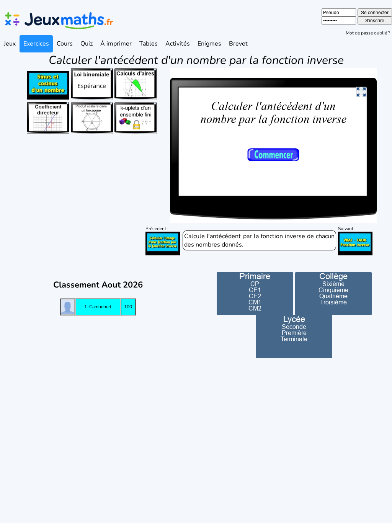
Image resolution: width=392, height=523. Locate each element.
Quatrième (333, 296)
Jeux (10, 43)
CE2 (255, 296)
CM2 (254, 308)
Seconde (294, 327)
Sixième (333, 284)
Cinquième (333, 290)
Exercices (36, 43)
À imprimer (116, 43)
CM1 (254, 302)
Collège (333, 276)
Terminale (294, 339)
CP (254, 284)
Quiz (86, 43)
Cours (65, 43)
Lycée (294, 319)
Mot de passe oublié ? (368, 33)
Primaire (254, 276)
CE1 (255, 290)
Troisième (333, 302)
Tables (148, 43)
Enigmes (209, 43)
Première (294, 333)
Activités (177, 43)
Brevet (238, 43)
